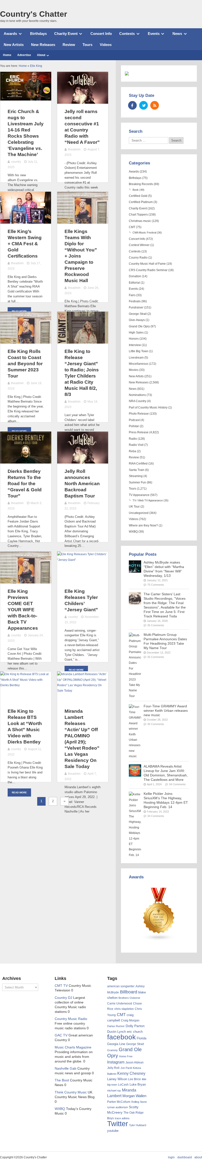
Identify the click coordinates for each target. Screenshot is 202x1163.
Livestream (136, 357)
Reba (132, 451)
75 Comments (155, 584)
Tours (87, 45)
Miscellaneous (138, 363)
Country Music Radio (71, 1019)
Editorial (134, 282)
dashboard (184, 1157)
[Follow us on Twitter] (143, 105)
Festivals (135, 301)
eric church (135, 1031)
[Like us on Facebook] (132, 105)
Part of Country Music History (148, 407)
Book (136, 189)
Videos (106, 45)
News (177, 33)
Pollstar (134, 426)
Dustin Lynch (116, 1031)
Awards (10, 33)
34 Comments (177, 784)
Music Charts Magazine (73, 1047)
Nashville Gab (65, 1068)
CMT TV (61, 986)
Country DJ (63, 998)
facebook (121, 1037)
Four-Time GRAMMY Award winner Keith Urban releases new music (166, 710)
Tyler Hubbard (137, 1125)
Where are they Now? (143, 525)
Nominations (137, 395)
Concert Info (101, 33)
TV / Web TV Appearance (148, 500)
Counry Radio (138, 257)
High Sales (136, 332)
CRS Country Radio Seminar (148, 270)
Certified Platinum (141, 202)
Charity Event (66, 33)
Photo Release (139, 413)
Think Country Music (71, 1092)
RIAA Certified (138, 463)
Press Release (139, 432)
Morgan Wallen (134, 1096)
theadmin (74, 149)
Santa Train (136, 470)
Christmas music (140, 221)
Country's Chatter (33, 14)
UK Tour (134, 506)
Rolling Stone (139, 1101)
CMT (132, 227)
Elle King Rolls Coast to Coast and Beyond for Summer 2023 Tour (25, 363)
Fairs (132, 295)
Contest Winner (139, 245)
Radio (133, 438)
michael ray (114, 1090)
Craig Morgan (130, 1020)
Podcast (134, 420)
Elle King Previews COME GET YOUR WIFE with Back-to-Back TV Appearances (23, 610)
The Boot (62, 1080)
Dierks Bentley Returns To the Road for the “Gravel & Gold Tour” (25, 483)
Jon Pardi (126, 1067)
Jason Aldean (134, 1062)
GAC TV (61, 1035)
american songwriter (121, 986)
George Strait (138, 314)
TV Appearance (139, 495)
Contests (127, 33)
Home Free (126, 1056)
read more (76, 670)
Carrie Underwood (119, 1003)
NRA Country (137, 401)
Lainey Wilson (117, 1079)
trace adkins (122, 1118)
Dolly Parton (135, 1026)
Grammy (112, 1050)
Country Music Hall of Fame (147, 263)
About (41, 55)
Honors (134, 338)
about (198, 1157)
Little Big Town (138, 351)
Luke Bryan (138, 1084)
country (16, 161)
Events (154, 33)
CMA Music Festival (144, 232)
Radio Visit (136, 445)
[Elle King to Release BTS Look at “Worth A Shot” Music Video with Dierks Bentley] (25, 685)
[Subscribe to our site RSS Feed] (154, 105)
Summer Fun (137, 482)
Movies (133, 370)
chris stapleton (124, 1009)
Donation (135, 276)
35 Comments (155, 625)
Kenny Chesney (131, 1073)
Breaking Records (141, 184)
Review (69, 45)
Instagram (115, 1062)
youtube (112, 1131)
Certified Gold (138, 196)
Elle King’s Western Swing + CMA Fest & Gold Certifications (25, 244)
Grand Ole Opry (139, 326)
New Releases (43, 45)
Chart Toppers (138, 214)
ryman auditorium (117, 1107)
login (171, 1157)
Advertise (24, 55)
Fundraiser (136, 307)
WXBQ (133, 531)
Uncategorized (139, 513)
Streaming (136, 476)
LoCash (123, 1084)
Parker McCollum (118, 1102)
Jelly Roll (113, 1067)
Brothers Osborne (129, 997)
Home (7, 55)
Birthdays (38, 33)
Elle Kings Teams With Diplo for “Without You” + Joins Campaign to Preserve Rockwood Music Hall (81, 256)
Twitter (117, 1123)
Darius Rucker (116, 1026)
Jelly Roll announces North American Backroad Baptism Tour (82, 483)
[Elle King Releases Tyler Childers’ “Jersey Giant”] (82, 560)
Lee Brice (134, 1079)
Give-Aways (137, 320)
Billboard (128, 991)
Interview (135, 345)
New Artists (14, 45)
